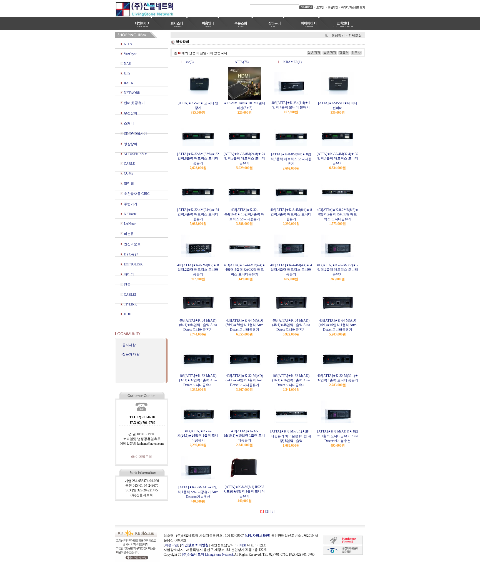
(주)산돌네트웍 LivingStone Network (208, 554)
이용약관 (171, 545)
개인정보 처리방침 (195, 545)
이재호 (241, 545)
